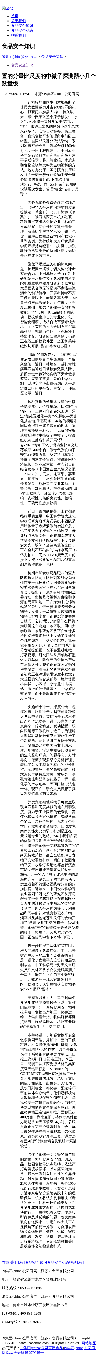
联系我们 (18, 35)
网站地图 (89, 1343)
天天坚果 (21, 1353)
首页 (14, 16)
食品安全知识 (22, 26)
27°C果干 (36, 1353)
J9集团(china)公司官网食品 (41, 1348)
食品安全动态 (22, 30)
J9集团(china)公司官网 (19, 57)
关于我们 (18, 21)
